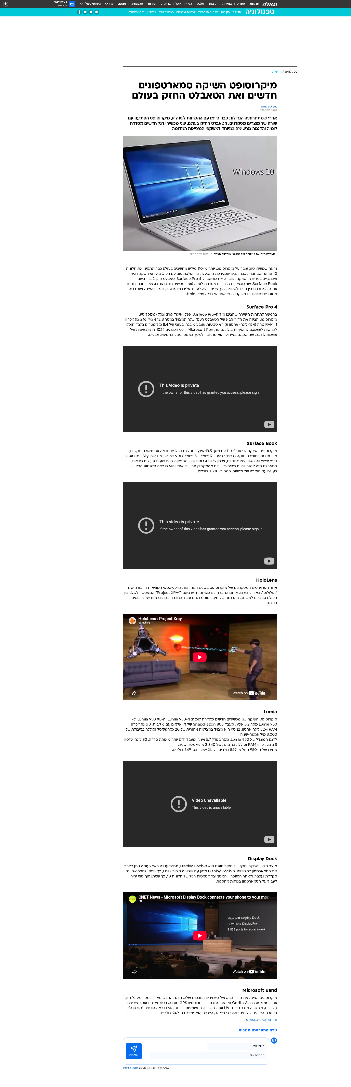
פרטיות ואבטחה (186, 12)
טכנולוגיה (137, 3)
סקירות (225, 12)
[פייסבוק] (79, 12)
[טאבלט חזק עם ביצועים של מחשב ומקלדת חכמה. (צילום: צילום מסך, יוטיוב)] (200, 197)
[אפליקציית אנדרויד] (96, 12)
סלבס (200, 3)
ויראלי (152, 12)
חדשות (254, 3)
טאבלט (250, 1020)
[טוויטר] (85, 12)
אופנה (122, 3)
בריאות (166, 3)
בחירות (227, 3)
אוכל (179, 3)
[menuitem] (252, 4)
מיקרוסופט (270, 1020)
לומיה (259, 1020)
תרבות (213, 3)
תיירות (152, 3)
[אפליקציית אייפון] (90, 12)
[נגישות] (5, 4)
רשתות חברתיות (208, 12)
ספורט (241, 3)
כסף (189, 3)
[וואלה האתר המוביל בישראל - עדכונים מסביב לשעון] (269, 4)
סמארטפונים (166, 12)
